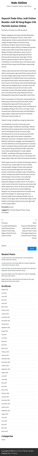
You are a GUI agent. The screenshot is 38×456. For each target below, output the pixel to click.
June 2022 (4, 296)
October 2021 (5, 324)
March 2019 (5, 431)
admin (25, 30)
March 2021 (5, 348)
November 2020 (6, 362)
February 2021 (5, 352)
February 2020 (5, 393)
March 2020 (5, 390)
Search (4, 246)
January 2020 (5, 397)
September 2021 (6, 327)
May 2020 (4, 383)
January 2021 (5, 355)
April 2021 (4, 345)
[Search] (34, 8)
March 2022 (5, 307)
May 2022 (4, 300)
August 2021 (5, 331)
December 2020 (6, 358)
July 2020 (4, 376)
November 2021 (6, 320)
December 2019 (6, 400)
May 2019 (4, 424)
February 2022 (5, 310)
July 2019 (4, 417)
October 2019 (5, 407)
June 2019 (4, 421)
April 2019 (4, 428)
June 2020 (4, 379)
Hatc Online (19, 3)
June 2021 (4, 338)
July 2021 (4, 334)
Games (11, 207)
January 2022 (5, 314)
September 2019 (6, 410)
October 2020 (5, 365)
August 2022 (5, 289)
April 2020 (4, 386)
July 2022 (4, 293)
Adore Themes (12, 453)
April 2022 (4, 303)
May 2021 (4, 341)
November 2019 (6, 404)
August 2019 (5, 414)
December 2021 (6, 317)
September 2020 (6, 369)
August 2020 (5, 372)
